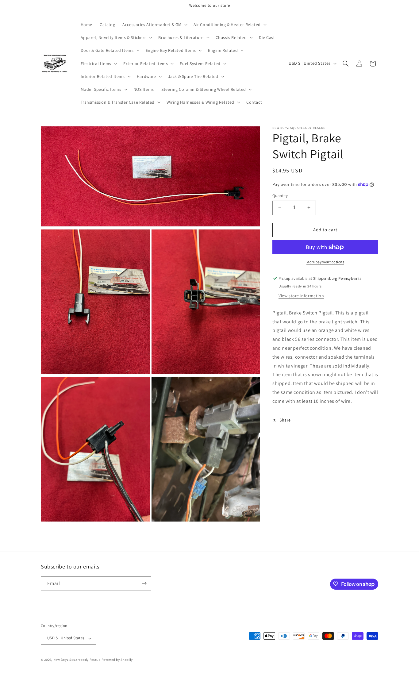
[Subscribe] (144, 583)
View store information (301, 295)
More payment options (325, 262)
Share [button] (285, 420)
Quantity (280, 195)
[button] (154, 24)
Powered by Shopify (117, 660)
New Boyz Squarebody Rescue (77, 660)
